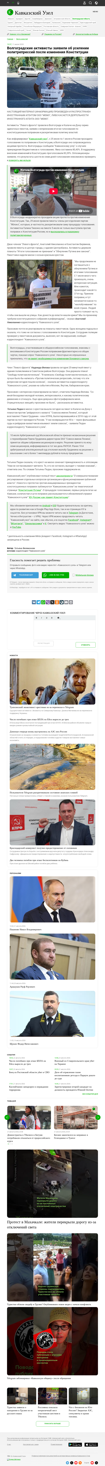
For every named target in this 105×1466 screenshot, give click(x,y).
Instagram (85, 520)
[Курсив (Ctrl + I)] (41, 618)
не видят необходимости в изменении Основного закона (58, 358)
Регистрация (44, 643)
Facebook (73, 520)
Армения (48, 19)
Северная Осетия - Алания (71, 26)
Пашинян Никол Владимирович (25, 929)
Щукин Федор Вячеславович (24, 1043)
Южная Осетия (38, 30)
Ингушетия (28, 23)
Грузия (10, 23)
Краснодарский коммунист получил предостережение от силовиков (43, 847)
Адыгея (27, 19)
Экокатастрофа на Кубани (86, 34)
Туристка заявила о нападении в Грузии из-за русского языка (20, 1410)
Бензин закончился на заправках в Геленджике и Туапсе (71, 1136)
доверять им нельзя (20, 160)
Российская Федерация (32, 26)
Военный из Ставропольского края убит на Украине (74, 1062)
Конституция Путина (29, 490)
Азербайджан (37, 19)
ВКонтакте (17, 523)
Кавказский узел (38, 138)
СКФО (85, 26)
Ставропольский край (16, 30)
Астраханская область (62, 19)
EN (13, 2)
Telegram (73, 512)
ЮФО (62, 30)
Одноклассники (33, 523)
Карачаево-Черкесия (70, 23)
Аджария (19, 19)
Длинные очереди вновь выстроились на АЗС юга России (38, 731)
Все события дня (90, 1094)
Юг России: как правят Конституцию (48, 497)
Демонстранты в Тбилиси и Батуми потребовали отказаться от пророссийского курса (28, 1137)
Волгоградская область (81, 19)
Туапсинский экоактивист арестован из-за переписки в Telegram (42, 707)
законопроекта (64, 475)
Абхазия (11, 19)
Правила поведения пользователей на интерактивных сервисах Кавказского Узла (61, 1456)
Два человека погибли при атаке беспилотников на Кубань (39, 860)
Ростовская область (51, 26)
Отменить (85, 645)
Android (46, 505)
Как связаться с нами (30, 1444)
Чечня (28, 30)
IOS (54, 505)
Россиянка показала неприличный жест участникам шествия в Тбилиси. (49, 1412)
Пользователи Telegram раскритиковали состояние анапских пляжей (44, 792)
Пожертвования (56, 1444)
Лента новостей (22, 39)
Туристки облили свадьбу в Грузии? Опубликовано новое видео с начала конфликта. (49, 1304)
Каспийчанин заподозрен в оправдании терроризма (28, 1088)
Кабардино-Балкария (42, 23)
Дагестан (18, 23)
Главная (10, 39)
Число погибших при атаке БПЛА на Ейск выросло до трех (39, 719)
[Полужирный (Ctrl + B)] (36, 618)
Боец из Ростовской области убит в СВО (29, 1072)
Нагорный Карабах (15, 26)
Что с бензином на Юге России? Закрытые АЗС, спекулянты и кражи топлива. (81, 1412)
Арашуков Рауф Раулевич (22, 986)
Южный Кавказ (52, 30)
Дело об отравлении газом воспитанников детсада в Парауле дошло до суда (75, 1075)
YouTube (16, 527)
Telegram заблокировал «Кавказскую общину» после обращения (39, 1378)
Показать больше (52, 1424)
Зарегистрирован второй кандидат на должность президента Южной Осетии (74, 1088)
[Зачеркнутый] (51, 618)
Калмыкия (56, 23)
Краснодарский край (88, 23)
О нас (9, 1444)
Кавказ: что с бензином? (19, 34)
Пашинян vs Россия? (53, 34)
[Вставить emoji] (58, 618)
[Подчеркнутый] (46, 618)
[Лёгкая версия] (18, 3)
